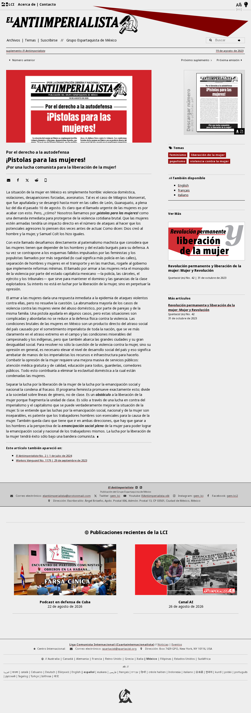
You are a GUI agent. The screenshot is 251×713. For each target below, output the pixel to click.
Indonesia (174, 672)
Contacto (47, 4)
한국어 (209, 672)
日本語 (199, 672)
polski (228, 672)
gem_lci (115, 496)
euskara (102, 672)
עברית (134, 672)
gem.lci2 (232, 496)
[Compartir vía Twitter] (27, 180)
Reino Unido (113, 658)
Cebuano (36, 672)
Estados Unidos (184, 658)
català (24, 672)
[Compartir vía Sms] (45, 180)
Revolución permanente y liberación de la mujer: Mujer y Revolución (201, 307)
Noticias (163, 644)
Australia (54, 658)
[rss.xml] (141, 487)
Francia (97, 658)
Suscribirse (49, 40)
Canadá (68, 658)
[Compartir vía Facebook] (17, 180)
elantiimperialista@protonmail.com (67, 496)
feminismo (178, 155)
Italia (140, 658)
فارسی (112, 672)
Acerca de (27, 4)
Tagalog (23, 676)
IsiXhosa (46, 676)
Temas (30, 40)
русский (10, 676)
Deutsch (50, 672)
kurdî (218, 672)
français (184, 190)
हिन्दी (143, 672)
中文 (56, 676)
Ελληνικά (63, 672)
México (151, 658)
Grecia (129, 658)
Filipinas (165, 658)
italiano (183, 195)
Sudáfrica (204, 658)
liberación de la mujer (208, 155)
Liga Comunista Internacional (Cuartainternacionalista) (111, 644)
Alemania (82, 658)
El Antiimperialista (121, 487)
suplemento (25, 51)
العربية (6, 672)
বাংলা (15, 672)
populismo (177, 161)
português (240, 672)
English (183, 185)
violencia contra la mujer (209, 161)
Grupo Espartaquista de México (91, 40)
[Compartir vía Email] (8, 180)
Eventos (177, 644)
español (89, 672)
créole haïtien (157, 672)
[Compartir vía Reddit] (36, 180)
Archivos (13, 40)
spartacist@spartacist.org (119, 648)
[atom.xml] (136, 487)
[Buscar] (240, 40)
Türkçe (35, 676)
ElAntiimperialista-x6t (155, 496)
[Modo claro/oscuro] (246, 5)
